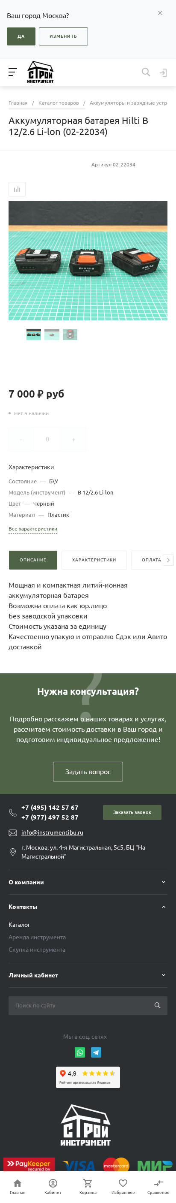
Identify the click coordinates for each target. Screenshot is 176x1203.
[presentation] (168, 560)
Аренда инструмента (37, 937)
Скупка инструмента (37, 949)
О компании (26, 882)
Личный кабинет (33, 975)
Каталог (19, 924)
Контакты (23, 906)
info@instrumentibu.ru (52, 832)
